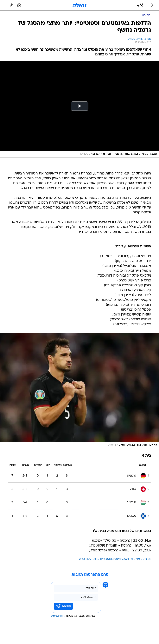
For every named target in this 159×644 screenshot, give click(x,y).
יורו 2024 (128, 559)
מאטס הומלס (114, 559)
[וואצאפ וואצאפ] (19, 5)
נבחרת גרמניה (143, 559)
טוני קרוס (84, 559)
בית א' (146, 456)
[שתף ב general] (12, 5)
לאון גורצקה (98, 559)
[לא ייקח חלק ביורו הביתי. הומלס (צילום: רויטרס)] (79, 391)
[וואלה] (79, 5)
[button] (140, 5)
